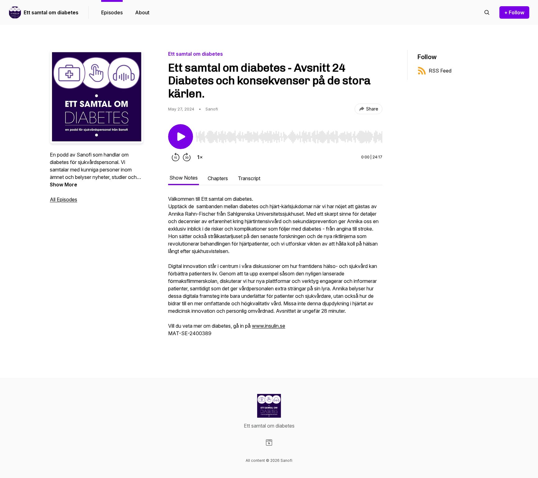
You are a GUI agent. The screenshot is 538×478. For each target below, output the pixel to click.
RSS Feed (440, 71)
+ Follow (514, 12)
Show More (63, 184)
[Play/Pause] (180, 136)
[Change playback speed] (200, 157)
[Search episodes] (486, 12)
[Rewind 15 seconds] (175, 157)
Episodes (112, 12)
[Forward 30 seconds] (186, 157)
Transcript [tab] (249, 178)
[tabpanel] (275, 269)
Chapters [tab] (218, 178)
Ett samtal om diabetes (51, 12)
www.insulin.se (268, 326)
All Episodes (63, 199)
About (142, 12)
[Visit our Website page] (269, 442)
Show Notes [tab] (183, 178)
